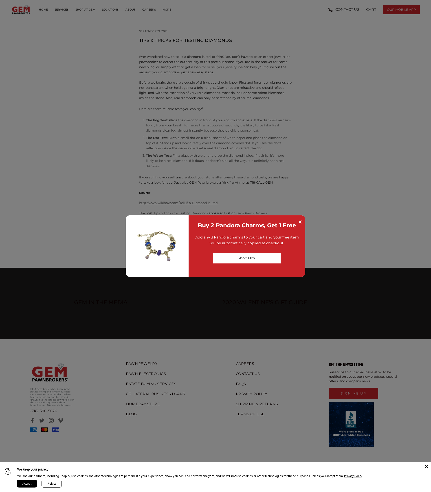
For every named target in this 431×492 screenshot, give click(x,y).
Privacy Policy (353, 476)
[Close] (426, 466)
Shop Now (247, 258)
